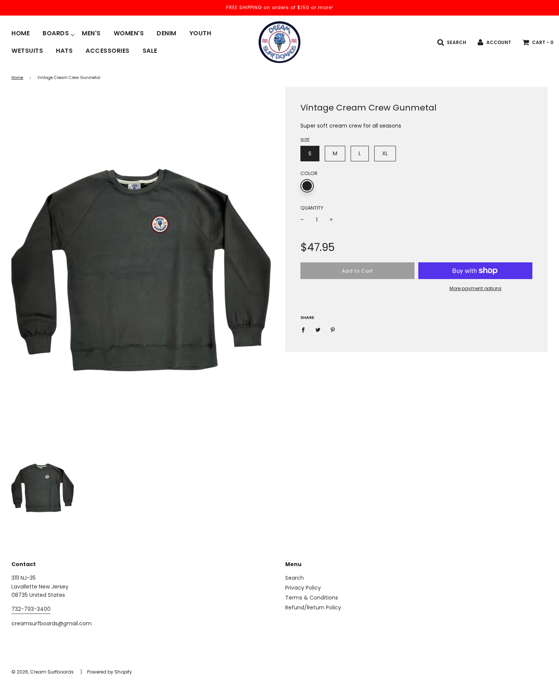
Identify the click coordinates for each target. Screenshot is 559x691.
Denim (166, 33)
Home (20, 33)
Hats (64, 51)
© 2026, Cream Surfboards (42, 672)
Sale (150, 51)
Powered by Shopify (109, 672)
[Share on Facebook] (305, 329)
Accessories (108, 51)
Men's (91, 33)
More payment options (475, 288)
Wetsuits (27, 51)
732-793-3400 (31, 609)
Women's (129, 33)
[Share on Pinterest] (333, 329)
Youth (200, 33)
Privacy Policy (303, 588)
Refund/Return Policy (313, 607)
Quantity (311, 208)
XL (385, 153)
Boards (56, 33)
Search (294, 578)
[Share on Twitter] (318, 329)
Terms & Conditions (311, 597)
